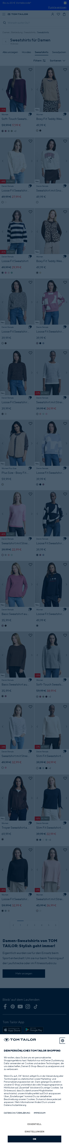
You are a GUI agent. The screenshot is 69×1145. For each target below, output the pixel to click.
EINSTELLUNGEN (34, 1131)
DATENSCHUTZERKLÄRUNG (17, 1113)
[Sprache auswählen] (62, 1040)
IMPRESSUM (39, 1113)
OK (34, 1139)
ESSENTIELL (34, 1124)
